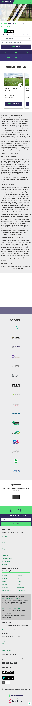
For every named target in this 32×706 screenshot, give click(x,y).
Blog (3, 549)
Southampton (21, 590)
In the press (5, 543)
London (4, 584)
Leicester (19, 581)
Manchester (5, 587)
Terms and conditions (8, 558)
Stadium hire (5, 647)
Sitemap (4, 564)
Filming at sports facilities (9, 644)
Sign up (16, 524)
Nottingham (20, 587)
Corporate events (7, 641)
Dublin (19, 578)
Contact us (5, 555)
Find (16, 47)
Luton (19, 584)
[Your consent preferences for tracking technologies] (29, 703)
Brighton (4, 578)
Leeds (4, 581)
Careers (4, 552)
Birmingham (5, 575)
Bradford (19, 575)
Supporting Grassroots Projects (11, 630)
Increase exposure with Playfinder (11, 598)
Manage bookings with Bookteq (11, 608)
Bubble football (6, 650)
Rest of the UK (6, 590)
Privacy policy (6, 561)
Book (13, 104)
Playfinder (5, 536)
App (3, 546)
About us (5, 540)
